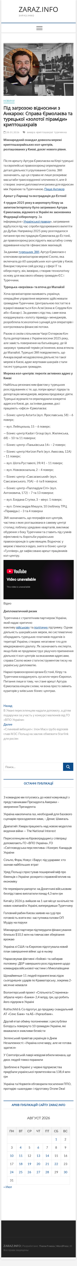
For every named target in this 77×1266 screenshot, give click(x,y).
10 (12, 1155)
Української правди (37, 221)
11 (21, 1155)
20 (38, 1164)
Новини (9, 100)
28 (47, 1172)
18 (21, 1164)
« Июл (7, 1187)
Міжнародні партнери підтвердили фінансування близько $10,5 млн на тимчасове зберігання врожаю (37, 934)
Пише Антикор (54, 189)
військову (23, 627)
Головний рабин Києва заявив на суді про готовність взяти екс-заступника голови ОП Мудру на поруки (33, 917)
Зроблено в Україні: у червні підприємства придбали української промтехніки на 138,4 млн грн (36, 1071)
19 (29, 1164)
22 (56, 1164)
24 (12, 1172)
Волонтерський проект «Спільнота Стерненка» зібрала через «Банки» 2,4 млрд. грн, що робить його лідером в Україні (36, 997)
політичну (41, 627)
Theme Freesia (47, 1246)
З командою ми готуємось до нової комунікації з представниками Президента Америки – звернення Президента (36, 801)
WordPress (62, 1246)
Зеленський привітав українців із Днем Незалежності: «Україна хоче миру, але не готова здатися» (37, 1042)
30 (65, 1172)
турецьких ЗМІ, (29, 252)
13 (38, 1155)
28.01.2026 (12, 132)
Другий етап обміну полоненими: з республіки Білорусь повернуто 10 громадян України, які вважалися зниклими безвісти (35, 1025)
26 (29, 1172)
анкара (31, 132)
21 (47, 1164)
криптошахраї (44, 132)
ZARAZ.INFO (38, 9)
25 (21, 1172)
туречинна (60, 132)
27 (38, 1172)
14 (47, 1155)
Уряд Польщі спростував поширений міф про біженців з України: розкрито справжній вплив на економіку (36, 876)
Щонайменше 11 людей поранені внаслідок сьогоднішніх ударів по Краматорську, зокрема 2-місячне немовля (37, 980)
